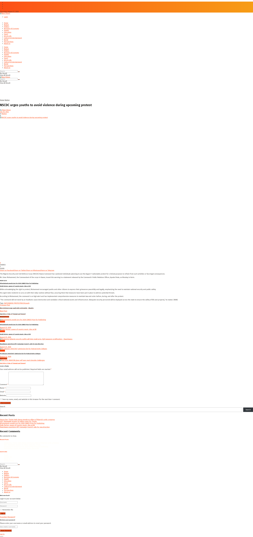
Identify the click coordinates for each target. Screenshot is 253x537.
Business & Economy (11, 29)
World (6, 40)
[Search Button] (19, 71)
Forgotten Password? (7, 517)
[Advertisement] (48, 94)
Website (3, 395)
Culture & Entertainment (13, 38)
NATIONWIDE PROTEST (12, 303)
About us (7, 6)
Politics (6, 27)
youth (27, 303)
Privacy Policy (9, 8)
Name (2, 388)
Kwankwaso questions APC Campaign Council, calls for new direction (22, 344)
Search (2, 406)
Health (6, 30)
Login (6, 17)
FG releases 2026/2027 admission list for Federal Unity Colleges (20, 353)
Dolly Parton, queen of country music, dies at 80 (15, 286)
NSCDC (22, 303)
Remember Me (7, 510)
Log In (2, 534)
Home (6, 2)
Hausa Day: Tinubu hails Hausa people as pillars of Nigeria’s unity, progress (27, 420)
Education (7, 32)
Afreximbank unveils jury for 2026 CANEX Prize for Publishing (19, 283)
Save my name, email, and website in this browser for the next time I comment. (31, 399)
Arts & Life (7, 36)
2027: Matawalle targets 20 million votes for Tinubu (18, 421)
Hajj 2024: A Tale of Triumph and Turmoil (12, 363)
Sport (6, 34)
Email (2, 392)
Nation (6, 25)
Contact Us (8, 4)
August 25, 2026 (5, 327)
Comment (4, 384)
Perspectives (8, 42)
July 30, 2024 (4, 112)
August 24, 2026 (5, 357)
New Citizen (6, 110)
